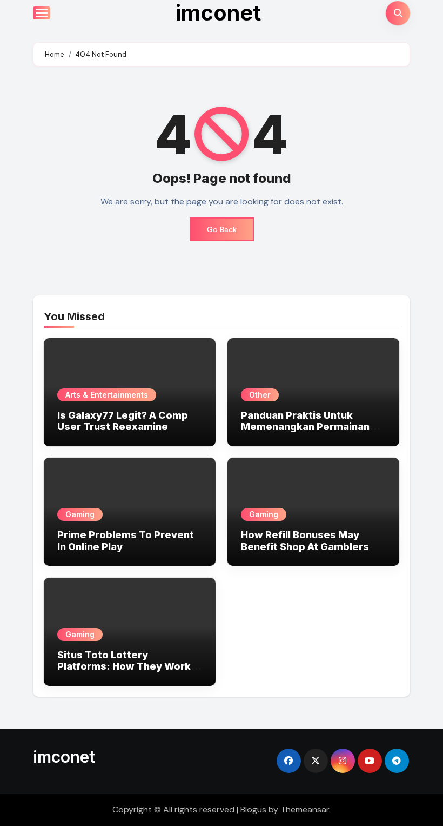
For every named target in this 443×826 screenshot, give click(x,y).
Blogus (253, 809)
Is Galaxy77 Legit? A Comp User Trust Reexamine (122, 421)
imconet (64, 756)
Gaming (80, 514)
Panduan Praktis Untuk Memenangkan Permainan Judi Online (305, 426)
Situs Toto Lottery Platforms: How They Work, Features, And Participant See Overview (125, 672)
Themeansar (304, 809)
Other (260, 394)
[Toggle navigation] (41, 12)
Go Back (222, 229)
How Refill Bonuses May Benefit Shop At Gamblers (305, 540)
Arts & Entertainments (106, 394)
